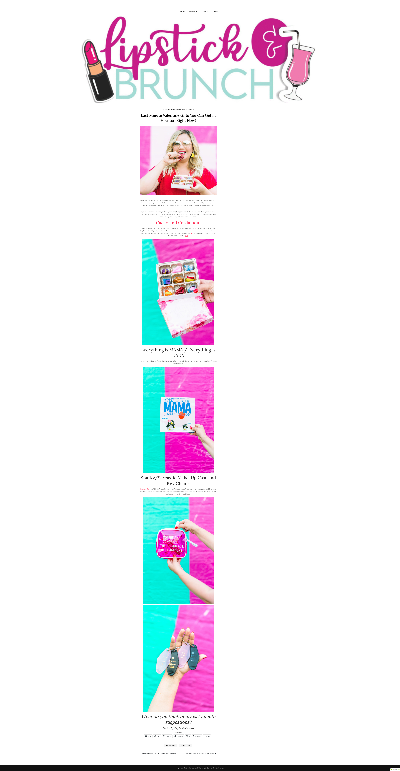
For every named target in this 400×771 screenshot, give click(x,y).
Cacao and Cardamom (178, 222)
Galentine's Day (170, 745)
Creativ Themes (218, 768)
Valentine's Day (185, 745)
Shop (216, 11)
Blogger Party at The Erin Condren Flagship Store (159, 753)
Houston (191, 109)
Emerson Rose (145, 489)
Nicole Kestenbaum (187, 11)
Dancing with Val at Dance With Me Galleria (199, 753)
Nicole (168, 109)
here (192, 233)
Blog (204, 11)
